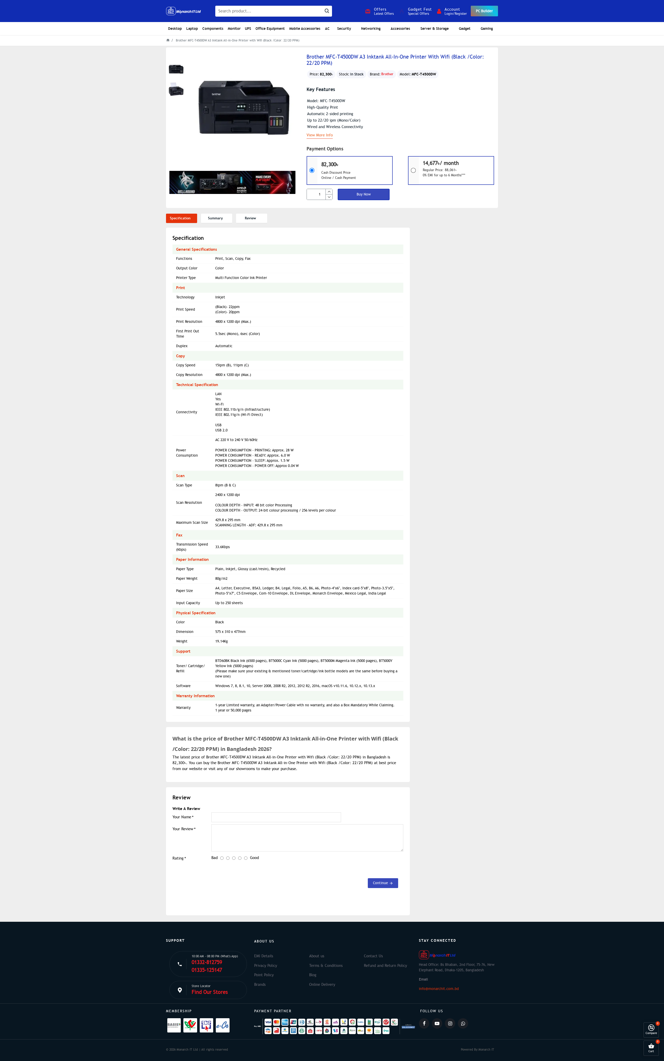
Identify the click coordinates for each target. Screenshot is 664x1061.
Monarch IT (486, 1049)
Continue (380, 883)
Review (250, 218)
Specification (180, 218)
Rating (178, 858)
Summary (215, 218)
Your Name (181, 817)
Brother (387, 74)
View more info (320, 135)
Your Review (182, 829)
